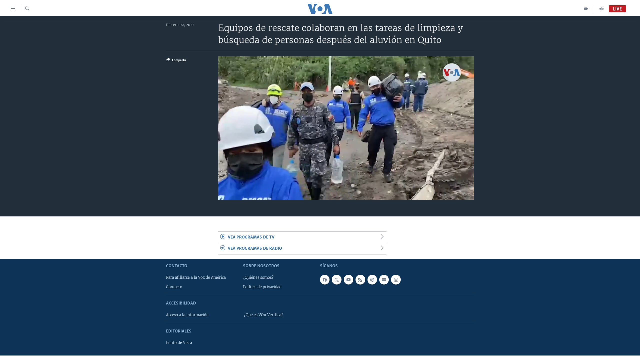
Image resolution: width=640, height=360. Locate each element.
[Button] (176, 61)
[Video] (586, 8)
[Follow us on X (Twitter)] (336, 279)
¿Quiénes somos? (258, 277)
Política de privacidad (262, 287)
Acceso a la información (187, 315)
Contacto (174, 287)
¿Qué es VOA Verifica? (263, 315)
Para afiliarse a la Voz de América (196, 277)
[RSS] (360, 279)
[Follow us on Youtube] (348, 279)
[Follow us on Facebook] (325, 279)
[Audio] (601, 8)
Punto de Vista (179, 342)
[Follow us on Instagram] (395, 279)
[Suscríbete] (384, 279)
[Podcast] (372, 279)
